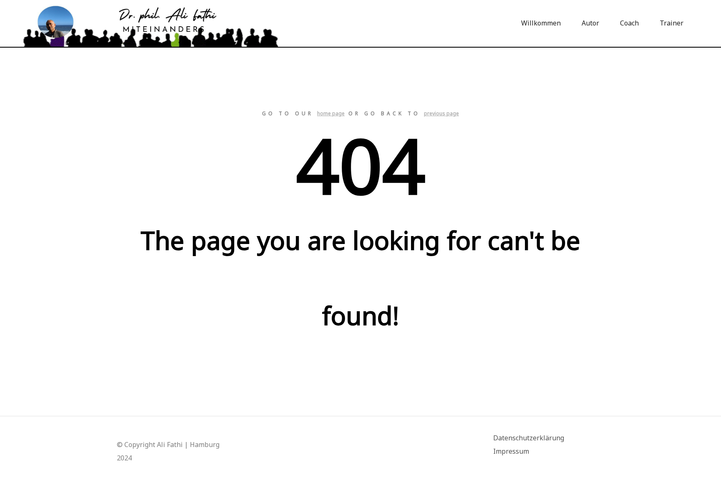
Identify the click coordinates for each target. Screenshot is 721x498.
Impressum (511, 451)
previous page (441, 113)
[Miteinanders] (150, 23)
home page (331, 113)
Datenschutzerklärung (528, 437)
